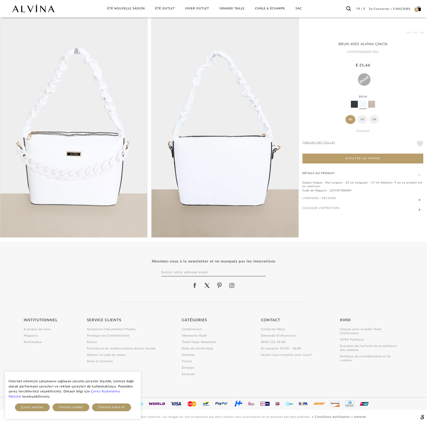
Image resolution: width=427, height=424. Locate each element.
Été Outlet (165, 8)
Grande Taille (232, 8)
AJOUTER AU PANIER (362, 158)
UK (374, 119)
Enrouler (188, 374)
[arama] (348, 8)
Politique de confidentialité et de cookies (365, 358)
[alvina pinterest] (219, 285)
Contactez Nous (273, 329)
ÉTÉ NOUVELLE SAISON (126, 8)
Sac (299, 8)
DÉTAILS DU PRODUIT (318, 173)
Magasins (31, 335)
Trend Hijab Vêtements (199, 342)
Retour (92, 342)
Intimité (360, 416)
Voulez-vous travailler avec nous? (286, 354)
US (362, 119)
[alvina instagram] (232, 285)
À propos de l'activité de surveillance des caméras (368, 347)
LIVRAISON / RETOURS (319, 198)
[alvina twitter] (207, 285)
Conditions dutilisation (333, 416)
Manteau (188, 354)
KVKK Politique (352, 339)
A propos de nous (37, 329)
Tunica (187, 361)
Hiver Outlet (197, 8)
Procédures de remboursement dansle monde (121, 348)
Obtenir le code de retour (106, 354)
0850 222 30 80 (273, 342)
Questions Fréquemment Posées (111, 329)
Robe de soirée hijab (197, 348)
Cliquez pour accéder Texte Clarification (361, 331)
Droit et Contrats (100, 361)
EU (350, 119)
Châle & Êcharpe (270, 8)
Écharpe (188, 367)
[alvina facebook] (195, 285)
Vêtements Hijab (194, 335)
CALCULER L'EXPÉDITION (320, 208)
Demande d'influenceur (279, 335)
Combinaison (192, 329)
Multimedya (33, 342)
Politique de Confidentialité (108, 335)
